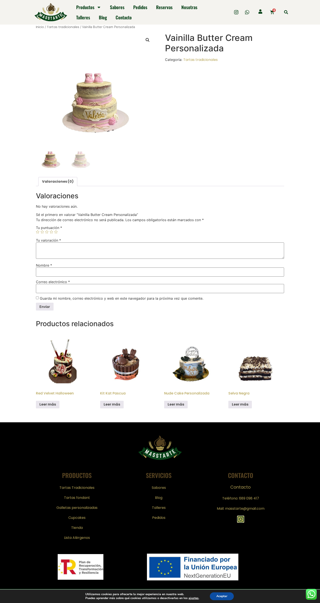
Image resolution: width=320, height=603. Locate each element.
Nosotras (189, 7)
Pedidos (140, 7)
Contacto (124, 17)
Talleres (83, 17)
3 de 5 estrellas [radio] (47, 232)
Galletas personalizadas (77, 507)
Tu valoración (48, 240)
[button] (286, 12)
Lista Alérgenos (77, 537)
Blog (103, 17)
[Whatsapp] (247, 12)
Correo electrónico (53, 282)
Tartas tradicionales (63, 27)
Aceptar (221, 596)
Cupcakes (77, 517)
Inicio (40, 27)
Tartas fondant (77, 497)
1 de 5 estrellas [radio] (37, 232)
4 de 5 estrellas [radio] (51, 232)
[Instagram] (236, 12)
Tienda (77, 527)
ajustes (194, 598)
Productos (85, 7)
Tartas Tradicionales (76, 487)
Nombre (44, 265)
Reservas (164, 7)
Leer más (47, 404)
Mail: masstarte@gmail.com (240, 508)
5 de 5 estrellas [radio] (56, 232)
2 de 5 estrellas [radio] (42, 232)
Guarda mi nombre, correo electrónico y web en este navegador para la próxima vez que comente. (121, 298)
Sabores (117, 7)
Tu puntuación (49, 227)
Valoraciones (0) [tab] (58, 181)
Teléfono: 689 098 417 (240, 498)
